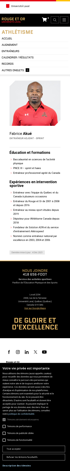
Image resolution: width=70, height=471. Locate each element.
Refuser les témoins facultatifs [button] (22, 457)
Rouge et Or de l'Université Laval (13, 20)
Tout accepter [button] (14, 448)
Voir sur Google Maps (35, 308)
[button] (17, 465)
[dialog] (35, 417)
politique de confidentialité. (21, 413)
